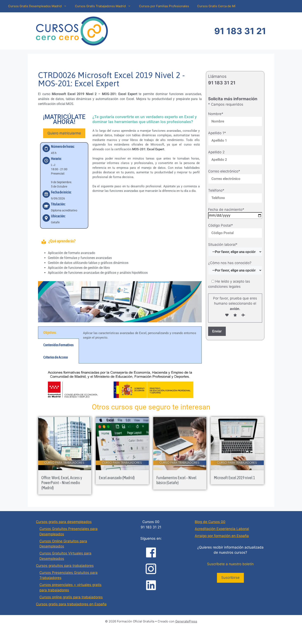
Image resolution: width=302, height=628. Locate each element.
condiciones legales (224, 286)
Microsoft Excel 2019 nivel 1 (234, 477)
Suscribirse (230, 578)
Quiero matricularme (64, 133)
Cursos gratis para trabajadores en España (71, 604)
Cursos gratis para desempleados (64, 522)
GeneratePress (186, 621)
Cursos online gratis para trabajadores (71, 597)
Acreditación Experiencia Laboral (222, 529)
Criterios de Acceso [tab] (55, 357)
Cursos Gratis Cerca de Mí (216, 6)
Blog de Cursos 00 (210, 522)
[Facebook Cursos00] (151, 552)
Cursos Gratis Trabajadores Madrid (100, 6)
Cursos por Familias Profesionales (164, 6)
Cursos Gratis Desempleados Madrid (35, 6)
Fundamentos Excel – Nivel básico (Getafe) (176, 480)
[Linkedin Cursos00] (151, 585)
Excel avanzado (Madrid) (117, 477)
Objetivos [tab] (49, 332)
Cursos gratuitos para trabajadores (65, 566)
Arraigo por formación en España (222, 536)
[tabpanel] (140, 338)
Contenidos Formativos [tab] (58, 345)
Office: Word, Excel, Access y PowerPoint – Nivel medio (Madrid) (61, 482)
